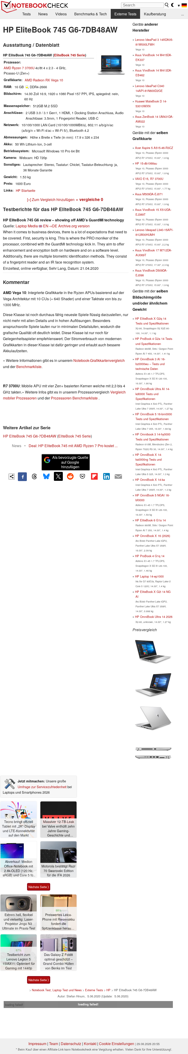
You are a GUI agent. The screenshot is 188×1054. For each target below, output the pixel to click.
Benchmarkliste (28, 366)
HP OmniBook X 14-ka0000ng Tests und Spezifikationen (148, 459)
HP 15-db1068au (146, 163)
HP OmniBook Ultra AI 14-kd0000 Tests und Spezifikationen (152, 394)
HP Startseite (25, 190)
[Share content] (11, 476)
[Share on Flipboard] (94, 476)
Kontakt (90, 1043)
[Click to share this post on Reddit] (70, 476)
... (182, 14)
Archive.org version (74, 225)
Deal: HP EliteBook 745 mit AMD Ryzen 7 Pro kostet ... (73, 445)
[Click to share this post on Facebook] (22, 476)
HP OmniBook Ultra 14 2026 (153, 616)
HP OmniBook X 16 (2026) (152, 536)
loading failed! (14, 1004)
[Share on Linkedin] (106, 476)
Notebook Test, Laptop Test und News (57, 990)
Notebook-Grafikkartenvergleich (99, 360)
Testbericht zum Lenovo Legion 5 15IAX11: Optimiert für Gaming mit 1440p (19, 961)
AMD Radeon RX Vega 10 (44, 79)
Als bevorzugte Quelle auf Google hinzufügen (70, 462)
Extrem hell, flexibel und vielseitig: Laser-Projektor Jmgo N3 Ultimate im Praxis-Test (18, 921)
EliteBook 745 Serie (69, 55)
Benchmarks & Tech (90, 14)
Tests (26, 14)
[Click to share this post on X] (58, 476)
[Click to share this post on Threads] (34, 476)
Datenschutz (71, 1043)
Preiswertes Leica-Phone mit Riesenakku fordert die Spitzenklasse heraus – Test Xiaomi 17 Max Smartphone (58, 922)
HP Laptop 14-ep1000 (149, 576)
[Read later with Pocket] (82, 476)
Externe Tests (125, 14)
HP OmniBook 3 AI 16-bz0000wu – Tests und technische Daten (150, 364)
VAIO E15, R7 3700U (149, 178)
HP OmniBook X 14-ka (150, 479)
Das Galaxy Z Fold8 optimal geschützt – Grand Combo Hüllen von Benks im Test (58, 961)
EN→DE (50, 225)
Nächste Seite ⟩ (38, 887)
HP (108, 990)
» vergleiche (89, 199)
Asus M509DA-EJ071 (149, 194)
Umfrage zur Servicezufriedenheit (42, 786)
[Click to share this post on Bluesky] (46, 476)
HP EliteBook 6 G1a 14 (150, 520)
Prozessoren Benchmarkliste (75, 398)
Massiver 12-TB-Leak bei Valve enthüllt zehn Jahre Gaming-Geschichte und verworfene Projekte (58, 829)
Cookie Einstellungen (116, 1043)
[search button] (167, 5)
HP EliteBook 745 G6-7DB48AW (29, 436)
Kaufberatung (155, 14)
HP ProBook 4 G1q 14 (149, 556)
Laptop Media (27, 225)
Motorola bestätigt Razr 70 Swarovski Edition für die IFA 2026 (58, 870)
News (43, 14)
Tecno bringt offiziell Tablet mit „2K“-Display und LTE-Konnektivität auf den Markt (18, 828)
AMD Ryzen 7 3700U (19, 67)
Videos (61, 14)
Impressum (37, 1043)
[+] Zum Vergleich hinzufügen (51, 199)
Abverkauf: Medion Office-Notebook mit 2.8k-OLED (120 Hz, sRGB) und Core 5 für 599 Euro (18, 868)
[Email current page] (118, 476)
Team (53, 1043)
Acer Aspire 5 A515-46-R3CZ (154, 148)
